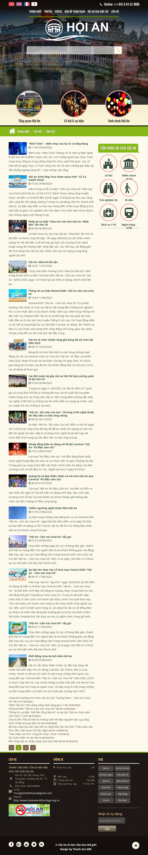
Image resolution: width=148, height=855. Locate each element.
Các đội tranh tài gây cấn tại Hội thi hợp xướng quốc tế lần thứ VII (61, 377)
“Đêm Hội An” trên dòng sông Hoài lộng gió (34, 705)
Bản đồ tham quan (75, 11)
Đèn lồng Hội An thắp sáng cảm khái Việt (33, 741)
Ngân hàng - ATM (129, 226)
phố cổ (106, 781)
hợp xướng (122, 787)
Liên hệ (115, 11)
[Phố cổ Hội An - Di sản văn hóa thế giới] (74, 29)
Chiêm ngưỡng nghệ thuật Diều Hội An (53, 508)
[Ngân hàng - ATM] (129, 215)
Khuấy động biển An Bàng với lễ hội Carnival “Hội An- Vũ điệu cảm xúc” (59, 446)
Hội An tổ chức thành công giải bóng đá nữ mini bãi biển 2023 (61, 341)
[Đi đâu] (129, 191)
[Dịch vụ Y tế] (108, 215)
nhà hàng (122, 793)
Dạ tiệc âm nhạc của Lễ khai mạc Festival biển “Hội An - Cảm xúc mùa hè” (60, 571)
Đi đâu (129, 200)
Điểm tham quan (129, 177)
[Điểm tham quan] (129, 166)
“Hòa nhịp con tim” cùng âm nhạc (29, 734)
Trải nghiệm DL (108, 200)
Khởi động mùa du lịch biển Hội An (50, 656)
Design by (76, 849)
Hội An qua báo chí (98, 11)
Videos (58, 11)
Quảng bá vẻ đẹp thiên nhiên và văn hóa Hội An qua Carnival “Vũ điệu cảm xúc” (61, 477)
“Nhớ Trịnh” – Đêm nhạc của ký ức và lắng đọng (58, 143)
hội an (106, 768)
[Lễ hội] (108, 166)
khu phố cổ (122, 774)
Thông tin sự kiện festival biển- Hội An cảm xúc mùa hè (61, 292)
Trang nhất (35, 11)
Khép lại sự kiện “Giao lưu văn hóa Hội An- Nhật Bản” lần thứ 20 (59, 223)
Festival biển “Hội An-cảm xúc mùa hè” (32, 708)
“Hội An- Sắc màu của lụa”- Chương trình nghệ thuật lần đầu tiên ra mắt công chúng (61, 414)
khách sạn (106, 793)
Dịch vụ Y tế (108, 224)
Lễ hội (108, 175)
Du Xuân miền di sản (21, 737)
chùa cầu (105, 787)
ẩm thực (122, 800)
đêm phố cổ (123, 781)
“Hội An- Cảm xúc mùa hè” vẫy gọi (50, 536)
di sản (106, 800)
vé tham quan (106, 774)
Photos (48, 11)
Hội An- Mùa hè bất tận (43, 262)
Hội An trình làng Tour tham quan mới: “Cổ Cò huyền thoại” (57, 178)
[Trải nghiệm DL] (108, 191)
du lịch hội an (122, 768)
